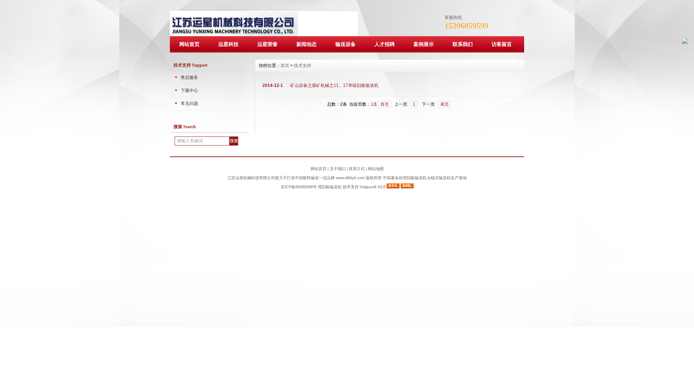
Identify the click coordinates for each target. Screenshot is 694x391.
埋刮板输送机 (330, 187)
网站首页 (189, 44)
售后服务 (189, 77)
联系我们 (463, 44)
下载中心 (189, 90)
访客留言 (502, 44)
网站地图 (376, 169)
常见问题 (189, 103)
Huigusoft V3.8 (372, 187)
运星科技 (228, 44)
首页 (284, 65)
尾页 (444, 104)
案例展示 (424, 44)
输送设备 (345, 44)
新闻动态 (306, 44)
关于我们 (338, 169)
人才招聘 (384, 44)
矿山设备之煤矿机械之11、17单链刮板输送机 (334, 85)
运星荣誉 (267, 44)
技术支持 (302, 65)
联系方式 (357, 169)
